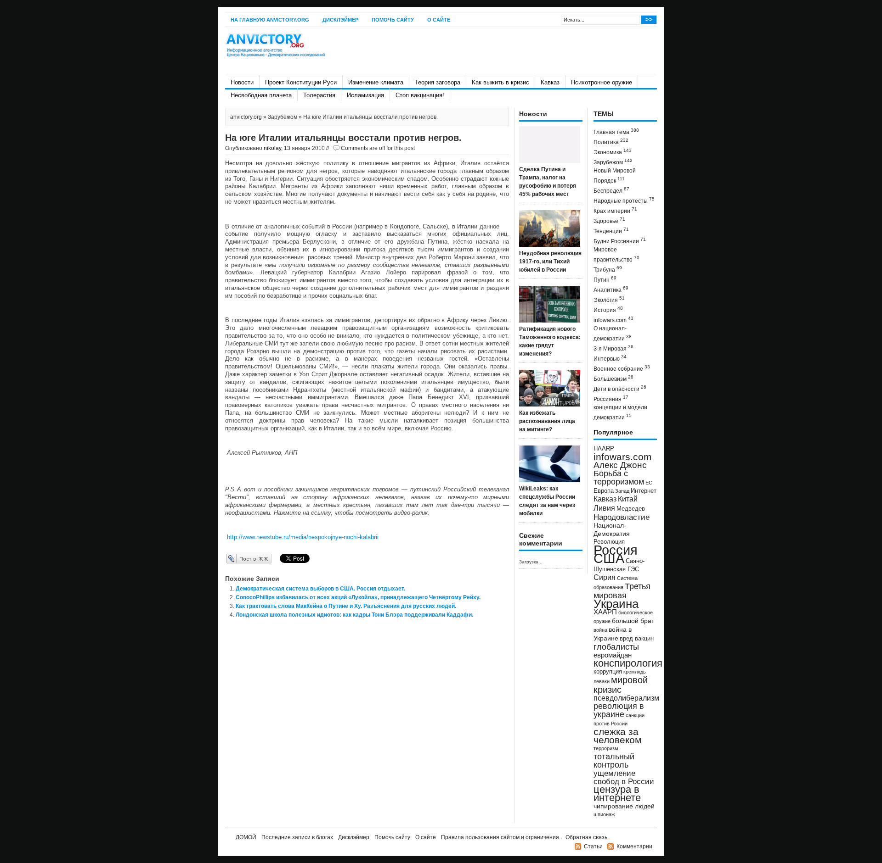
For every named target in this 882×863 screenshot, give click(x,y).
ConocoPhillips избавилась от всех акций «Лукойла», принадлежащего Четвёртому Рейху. (358, 597)
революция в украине (619, 710)
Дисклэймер (340, 19)
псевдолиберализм (626, 698)
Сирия (605, 577)
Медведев (630, 509)
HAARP (604, 448)
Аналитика (611, 289)
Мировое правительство (616, 254)
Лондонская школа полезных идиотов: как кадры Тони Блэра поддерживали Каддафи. (354, 615)
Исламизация (365, 95)
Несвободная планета (261, 95)
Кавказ (550, 82)
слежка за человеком (617, 735)
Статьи (593, 846)
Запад (622, 491)
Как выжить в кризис (500, 82)
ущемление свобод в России (624, 777)
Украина (616, 603)
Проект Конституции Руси (301, 82)
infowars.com (613, 319)
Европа (604, 491)
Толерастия (319, 95)
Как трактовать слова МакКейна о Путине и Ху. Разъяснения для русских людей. (346, 606)
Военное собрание (622, 368)
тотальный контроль (614, 760)
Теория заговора (437, 82)
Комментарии (634, 846)
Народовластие (622, 517)
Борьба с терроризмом (619, 477)
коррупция (608, 671)
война (600, 630)
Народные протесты (624, 200)
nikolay (272, 148)
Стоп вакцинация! (420, 95)
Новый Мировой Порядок (615, 175)
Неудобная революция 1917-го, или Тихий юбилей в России (550, 261)
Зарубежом (282, 117)
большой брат (633, 620)
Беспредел (611, 190)
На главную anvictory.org (270, 19)
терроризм (606, 748)
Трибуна (608, 269)
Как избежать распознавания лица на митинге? (547, 421)
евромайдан (613, 655)
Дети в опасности (620, 388)
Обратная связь (586, 837)
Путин (605, 279)
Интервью (610, 358)
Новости (242, 82)
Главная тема (616, 131)
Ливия (604, 508)
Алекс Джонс (620, 465)
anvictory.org (246, 117)
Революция (609, 541)
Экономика (613, 152)
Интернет (643, 491)
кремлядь (634, 671)
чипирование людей (624, 806)
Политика (611, 141)
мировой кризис (621, 685)
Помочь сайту (393, 19)
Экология (609, 299)
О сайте (438, 19)
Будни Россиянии (620, 241)
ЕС (648, 482)
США (609, 558)
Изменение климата (375, 82)
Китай (628, 499)
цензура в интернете (617, 793)
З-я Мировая (613, 348)
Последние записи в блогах (297, 837)
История (608, 309)
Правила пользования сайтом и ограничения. (500, 837)
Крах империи (615, 210)
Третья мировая (622, 590)
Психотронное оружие (601, 82)
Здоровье (609, 220)
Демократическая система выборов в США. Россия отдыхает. (320, 588)
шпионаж (604, 814)
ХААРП (605, 612)
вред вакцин (637, 638)
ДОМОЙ (246, 837)
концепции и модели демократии (620, 412)
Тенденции (611, 230)
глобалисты (616, 646)
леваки (602, 681)
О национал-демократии (613, 333)
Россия (616, 549)
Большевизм (613, 378)
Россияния (611, 398)
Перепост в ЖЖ (235, 558)
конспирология (628, 663)
